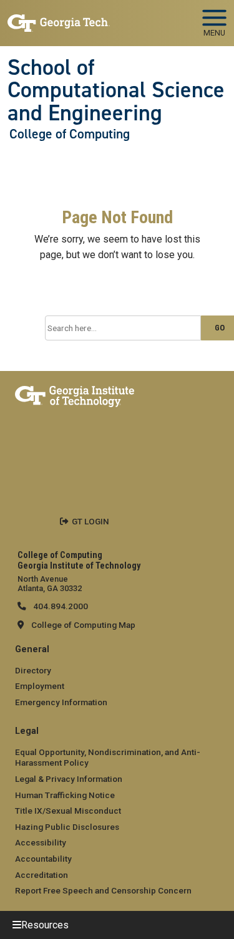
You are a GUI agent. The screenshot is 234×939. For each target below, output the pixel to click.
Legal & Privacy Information (68, 779)
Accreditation (41, 875)
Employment (39, 686)
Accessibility (40, 842)
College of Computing (69, 134)
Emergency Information (61, 702)
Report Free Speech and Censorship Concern (103, 890)
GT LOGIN (90, 521)
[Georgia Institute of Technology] (58, 18)
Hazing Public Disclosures (67, 827)
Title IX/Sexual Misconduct (68, 811)
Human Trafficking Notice (65, 795)
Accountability (43, 859)
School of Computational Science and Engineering (116, 90)
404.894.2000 (59, 606)
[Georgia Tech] (74, 394)
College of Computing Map (83, 625)
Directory (33, 670)
